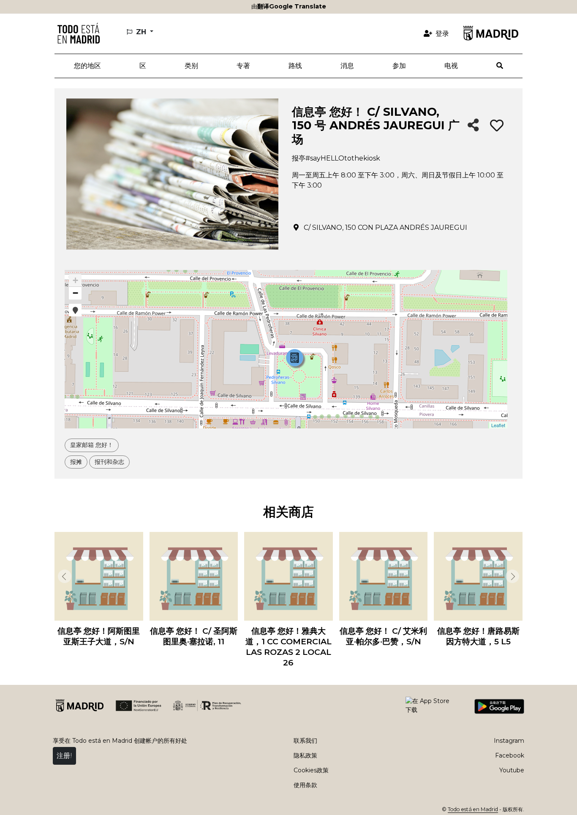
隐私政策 (305, 755)
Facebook (509, 755)
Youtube (511, 770)
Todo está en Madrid (473, 809)
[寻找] (500, 65)
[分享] (473, 125)
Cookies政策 (311, 770)
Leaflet (498, 425)
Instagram (509, 740)
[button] (142, 65)
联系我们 (305, 740)
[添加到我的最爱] (496, 126)
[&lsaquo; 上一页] (62, 576)
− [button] (75, 293)
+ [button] (75, 280)
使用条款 (305, 785)
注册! (64, 756)
